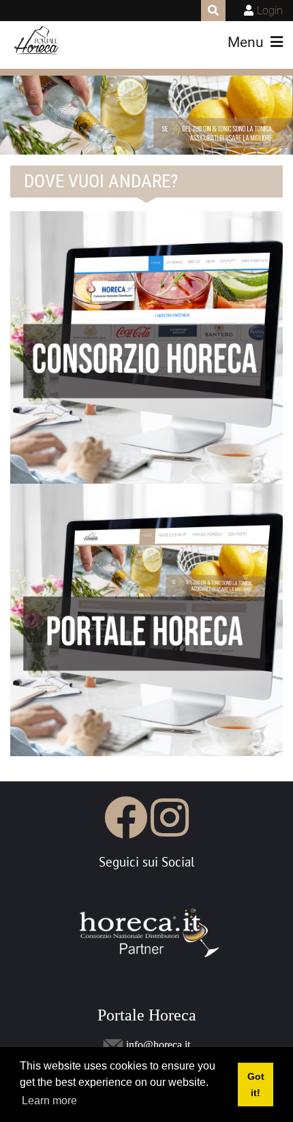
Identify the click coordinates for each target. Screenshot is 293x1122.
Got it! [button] (255, 1084)
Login (270, 10)
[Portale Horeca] (37, 41)
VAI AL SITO (91, 704)
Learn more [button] (49, 1100)
